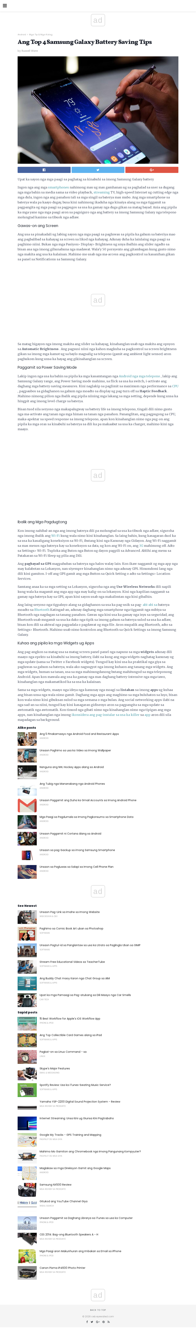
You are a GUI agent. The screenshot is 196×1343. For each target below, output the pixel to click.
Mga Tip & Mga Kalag (40, 34)
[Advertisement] (98, 443)
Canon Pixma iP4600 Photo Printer (62, 1268)
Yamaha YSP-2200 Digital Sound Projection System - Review (80, 1102)
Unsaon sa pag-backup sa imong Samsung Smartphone (77, 850)
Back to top (98, 1310)
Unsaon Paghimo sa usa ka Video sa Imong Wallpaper (75, 750)
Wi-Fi (55, 536)
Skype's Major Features (55, 1068)
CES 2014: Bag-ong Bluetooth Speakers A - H (69, 1234)
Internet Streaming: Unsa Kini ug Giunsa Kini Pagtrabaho (77, 1118)
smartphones (58, 187)
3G (141, 546)
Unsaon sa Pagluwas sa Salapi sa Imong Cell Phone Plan (77, 867)
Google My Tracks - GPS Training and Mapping (70, 1135)
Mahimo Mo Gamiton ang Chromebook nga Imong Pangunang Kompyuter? (90, 1151)
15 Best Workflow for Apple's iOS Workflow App (70, 1019)
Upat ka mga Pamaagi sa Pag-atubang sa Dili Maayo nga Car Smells (85, 995)
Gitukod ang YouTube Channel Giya (63, 1201)
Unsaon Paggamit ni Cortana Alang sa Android (70, 834)
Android (22, 34)
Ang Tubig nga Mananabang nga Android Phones (72, 784)
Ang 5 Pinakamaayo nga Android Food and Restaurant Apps (79, 734)
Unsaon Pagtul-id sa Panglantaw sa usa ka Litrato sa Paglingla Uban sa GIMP (90, 945)
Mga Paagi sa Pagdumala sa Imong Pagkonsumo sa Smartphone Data (86, 817)
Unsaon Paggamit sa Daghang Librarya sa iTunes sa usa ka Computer (86, 1218)
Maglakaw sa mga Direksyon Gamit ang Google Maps (75, 1168)
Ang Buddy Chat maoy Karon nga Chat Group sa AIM (75, 978)
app (147, 715)
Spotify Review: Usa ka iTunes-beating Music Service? (75, 1085)
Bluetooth (41, 610)
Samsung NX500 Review (55, 1185)
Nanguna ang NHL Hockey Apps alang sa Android (72, 767)
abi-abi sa (150, 605)
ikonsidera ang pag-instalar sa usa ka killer (106, 715)
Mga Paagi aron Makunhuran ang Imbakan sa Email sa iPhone (80, 1251)
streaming (102, 192)
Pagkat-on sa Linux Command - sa (63, 1052)
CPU (175, 386)
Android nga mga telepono (139, 376)
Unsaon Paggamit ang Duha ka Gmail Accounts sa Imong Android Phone (88, 800)
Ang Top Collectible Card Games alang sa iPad (71, 1035)
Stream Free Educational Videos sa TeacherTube (72, 962)
